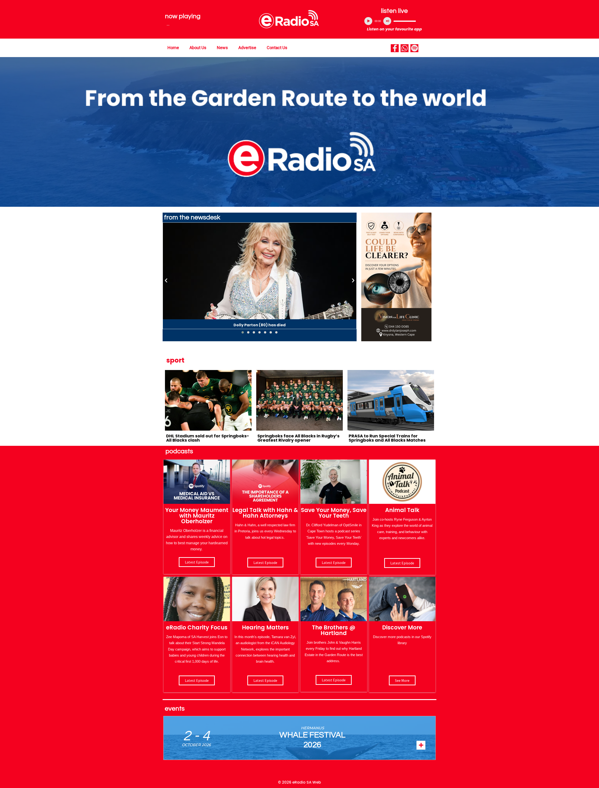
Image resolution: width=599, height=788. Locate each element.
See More (402, 680)
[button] (242, 332)
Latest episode (197, 562)
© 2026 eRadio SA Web (299, 782)
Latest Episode (334, 562)
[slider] (404, 21)
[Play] (368, 21)
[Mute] (387, 21)
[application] (394, 21)
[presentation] (166, 280)
